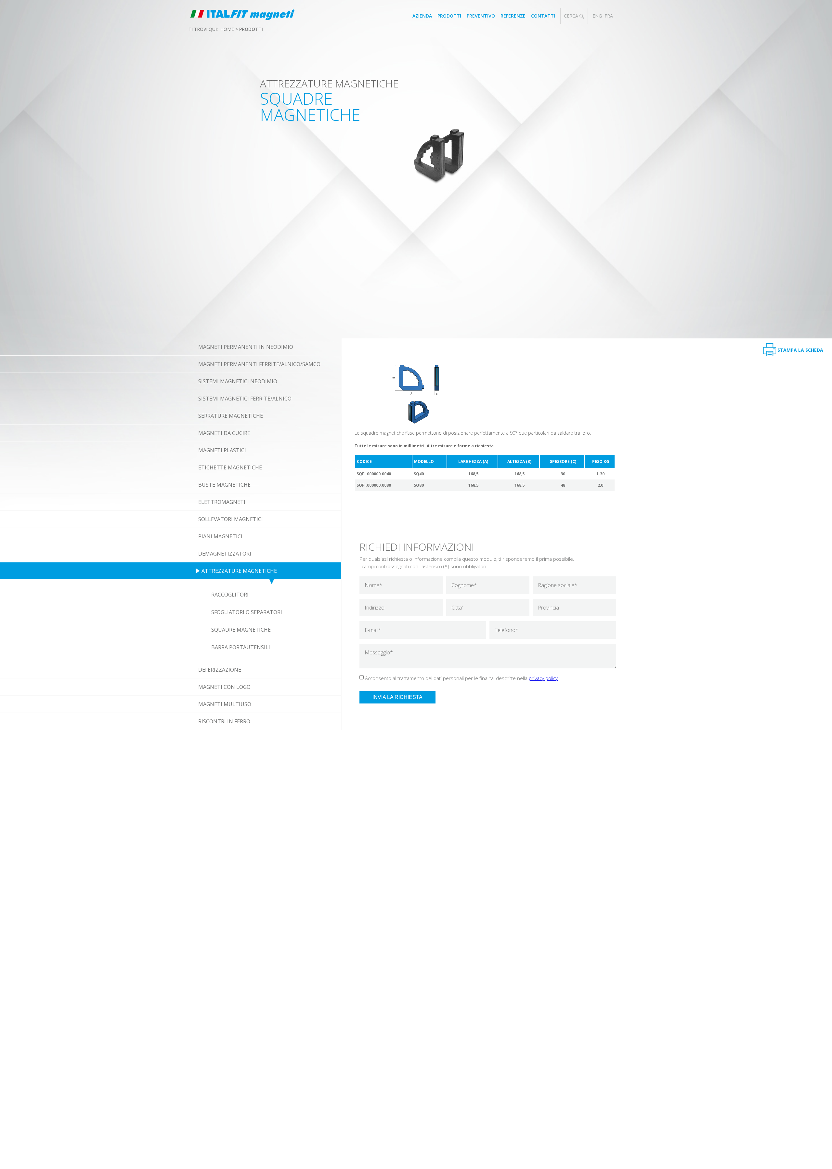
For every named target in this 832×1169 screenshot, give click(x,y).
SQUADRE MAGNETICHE (241, 629)
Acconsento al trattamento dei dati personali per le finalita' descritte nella (461, 678)
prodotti (251, 29)
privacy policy (543, 678)
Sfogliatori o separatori (246, 612)
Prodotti (449, 16)
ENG (597, 16)
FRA (608, 16)
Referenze (513, 16)
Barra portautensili (240, 647)
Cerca (571, 16)
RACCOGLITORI (230, 594)
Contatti (543, 16)
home (227, 29)
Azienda (422, 16)
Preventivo (481, 16)
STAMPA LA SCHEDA (800, 350)
